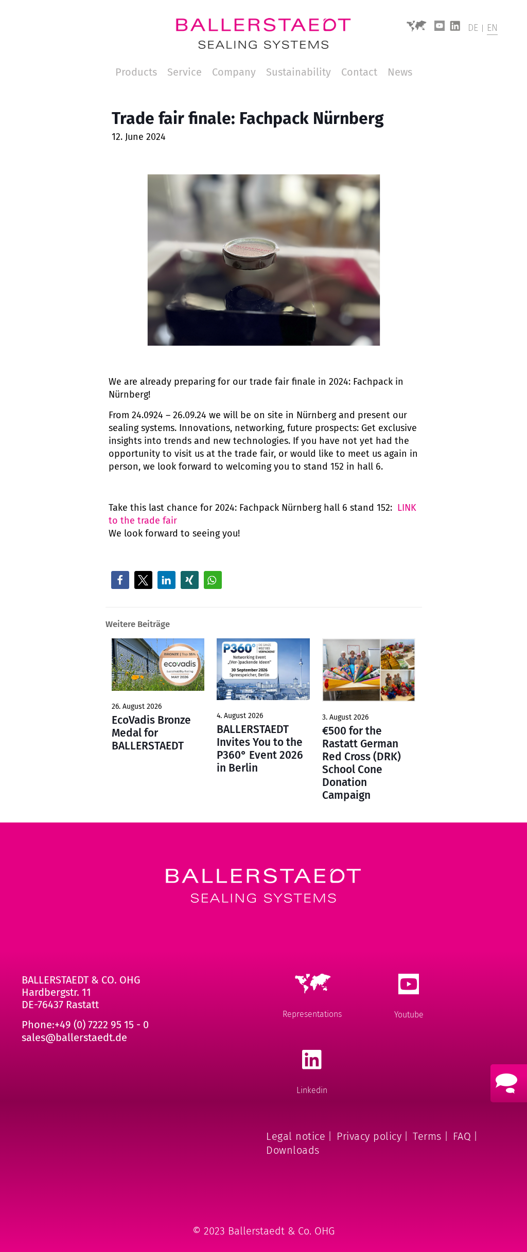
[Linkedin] (455, 28)
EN (492, 27)
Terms (427, 1136)
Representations (312, 1014)
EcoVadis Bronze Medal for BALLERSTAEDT (151, 733)
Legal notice (295, 1136)
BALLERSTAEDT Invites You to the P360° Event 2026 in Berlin (260, 749)
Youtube (409, 1015)
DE (473, 27)
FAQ (462, 1136)
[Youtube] (439, 28)
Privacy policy (369, 1136)
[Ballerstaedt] (263, 33)
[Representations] (416, 29)
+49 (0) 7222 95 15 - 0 (102, 1024)
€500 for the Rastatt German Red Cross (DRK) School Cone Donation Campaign (361, 763)
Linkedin (311, 1090)
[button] (120, 580)
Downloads (293, 1150)
